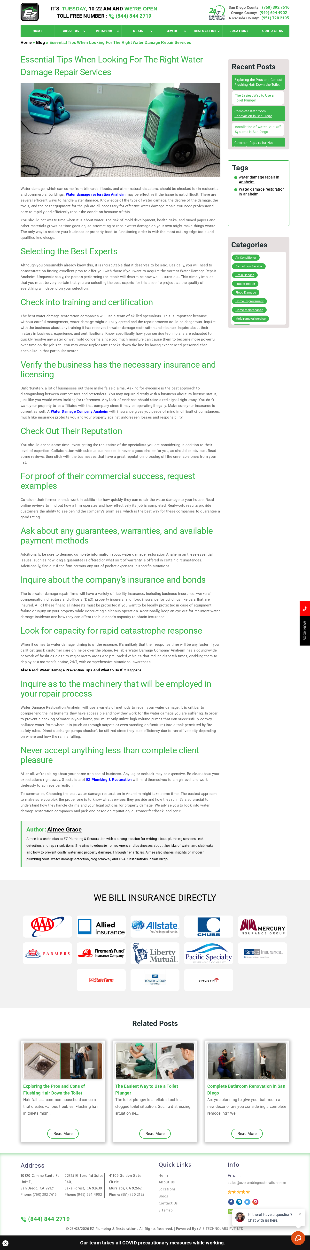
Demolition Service (248, 266)
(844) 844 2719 (133, 16)
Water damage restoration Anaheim (96, 194)
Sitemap (166, 1210)
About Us (167, 1182)
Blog (40, 42)
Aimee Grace (64, 829)
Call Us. (305, 608)
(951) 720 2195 (275, 18)
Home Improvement (249, 301)
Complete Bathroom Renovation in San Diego (246, 1089)
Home (26, 42)
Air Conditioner (245, 257)
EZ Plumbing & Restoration (109, 779)
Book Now (305, 630)
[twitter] (247, 1202)
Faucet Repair (245, 284)
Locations (167, 1189)
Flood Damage (245, 292)
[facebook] (231, 1202)
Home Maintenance (249, 310)
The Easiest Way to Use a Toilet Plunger (146, 1089)
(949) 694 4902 (273, 12)
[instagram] (255, 1202)
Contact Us (168, 1203)
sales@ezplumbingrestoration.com (257, 1182)
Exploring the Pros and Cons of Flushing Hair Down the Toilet (54, 1089)
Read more (63, 1133)
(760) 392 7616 (276, 7)
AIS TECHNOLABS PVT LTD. (221, 1229)
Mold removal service (250, 318)
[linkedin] (239, 1202)
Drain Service (244, 275)
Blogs (163, 1196)
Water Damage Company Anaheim (79, 411)
